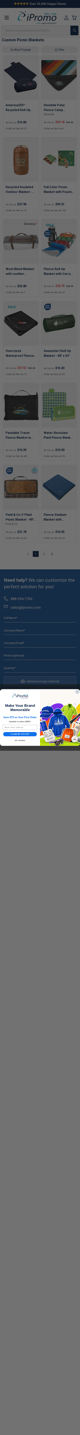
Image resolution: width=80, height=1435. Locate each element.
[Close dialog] (77, 691)
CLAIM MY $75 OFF (20, 734)
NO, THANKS (20, 740)
